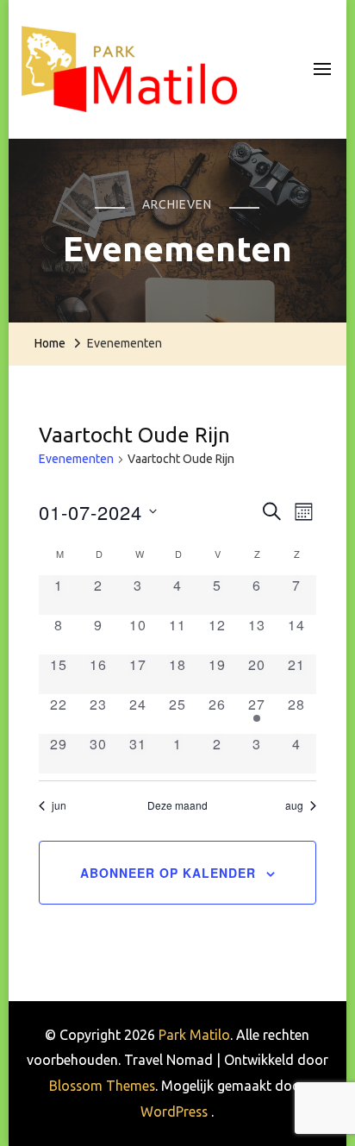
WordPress (174, 1111)
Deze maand (177, 805)
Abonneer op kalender (168, 872)
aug (294, 805)
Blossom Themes (102, 1085)
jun (59, 805)
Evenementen (76, 459)
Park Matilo (194, 1035)
